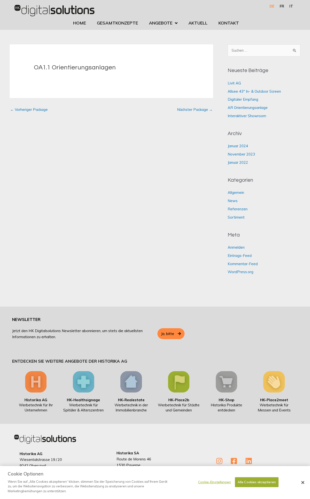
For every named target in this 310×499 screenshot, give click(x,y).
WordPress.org (240, 272)
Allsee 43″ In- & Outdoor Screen (254, 91)
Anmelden (236, 247)
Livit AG (234, 83)
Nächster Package (195, 109)
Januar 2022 (238, 162)
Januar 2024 (238, 146)
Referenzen (238, 209)
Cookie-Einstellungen (214, 482)
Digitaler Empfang (243, 99)
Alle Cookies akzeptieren (257, 482)
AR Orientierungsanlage (248, 107)
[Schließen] (302, 482)
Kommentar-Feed (243, 264)
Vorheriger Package (29, 109)
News (233, 200)
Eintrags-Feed (240, 255)
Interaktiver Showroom (247, 116)
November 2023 (241, 154)
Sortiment (236, 217)
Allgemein (236, 192)
